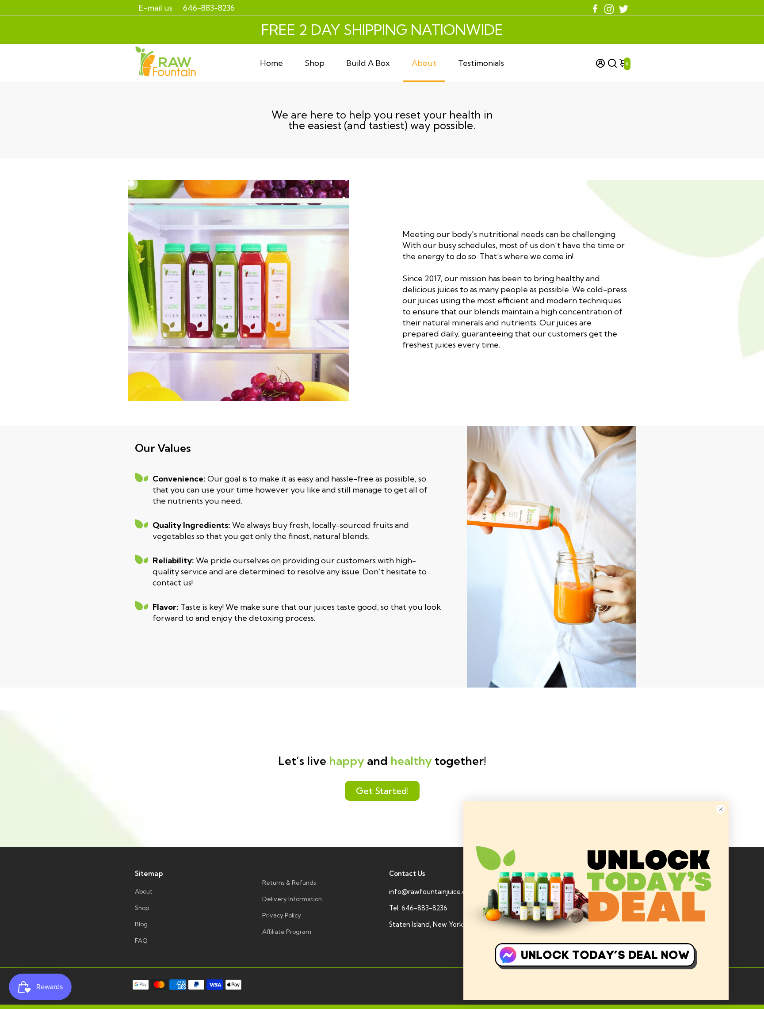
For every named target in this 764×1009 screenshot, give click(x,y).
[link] (596, 900)
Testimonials (481, 63)
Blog (141, 924)
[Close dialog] (720, 809)
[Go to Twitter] (623, 7)
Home (271, 63)
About (424, 63)
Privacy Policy (281, 915)
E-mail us (155, 8)
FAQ (141, 940)
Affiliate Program (286, 931)
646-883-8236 (209, 8)
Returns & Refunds (289, 882)
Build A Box (368, 63)
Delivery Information (292, 898)
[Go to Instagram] (609, 7)
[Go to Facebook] (595, 7)
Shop (315, 63)
